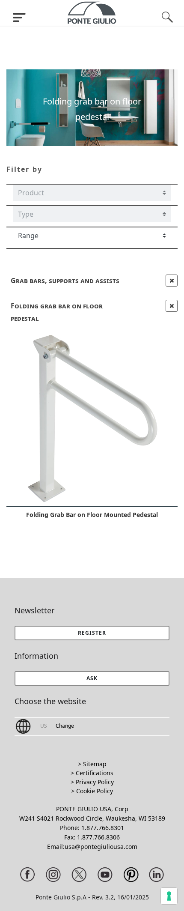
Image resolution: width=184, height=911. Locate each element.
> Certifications (92, 773)
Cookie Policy (94, 791)
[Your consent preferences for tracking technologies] (169, 896)
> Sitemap (92, 764)
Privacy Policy (95, 782)
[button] (92, 678)
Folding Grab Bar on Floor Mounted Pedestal (92, 515)
